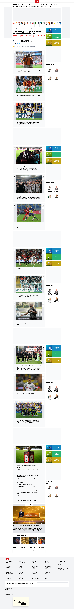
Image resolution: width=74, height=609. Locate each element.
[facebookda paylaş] (13, 43)
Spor (15, 4)
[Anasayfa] (7, 559)
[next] (45, 543)
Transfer (14, 6)
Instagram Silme (21, 578)
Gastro (49, 4)
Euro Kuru (7, 577)
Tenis (24, 6)
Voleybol (27, 6)
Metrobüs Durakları (48, 574)
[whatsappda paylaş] (21, 43)
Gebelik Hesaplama (61, 567)
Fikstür (38, 6)
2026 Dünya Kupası (22, 574)
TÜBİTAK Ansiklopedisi (48, 568)
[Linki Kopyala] (25, 43)
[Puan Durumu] (53, 36)
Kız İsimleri (46, 578)
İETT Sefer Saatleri (60, 565)
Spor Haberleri (8, 567)
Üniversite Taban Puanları (49, 563)
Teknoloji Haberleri (8, 572)
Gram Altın (33, 567)
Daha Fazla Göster (17, 531)
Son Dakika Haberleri (9, 561)
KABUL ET (23, 604)
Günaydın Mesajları (35, 566)
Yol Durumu (20, 573)
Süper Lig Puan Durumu (35, 578)
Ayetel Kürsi (33, 562)
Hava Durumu (21, 572)
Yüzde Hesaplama (61, 569)
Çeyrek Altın (33, 568)
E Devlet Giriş (20, 568)
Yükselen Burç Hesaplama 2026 (63, 568)
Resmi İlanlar (58, 4)
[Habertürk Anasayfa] (37, 1)
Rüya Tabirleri (47, 565)
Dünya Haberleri (8, 568)
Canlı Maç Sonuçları (35, 577)
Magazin (31, 4)
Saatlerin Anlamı (34, 563)
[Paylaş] (43, 52)
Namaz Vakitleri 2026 (22, 562)
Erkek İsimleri (47, 577)
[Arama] (6, 1)
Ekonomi (23, 4)
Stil (54, 4)
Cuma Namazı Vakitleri (22, 563)
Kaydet (65, 583)
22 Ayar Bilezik (34, 573)
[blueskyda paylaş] (17, 43)
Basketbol (20, 6)
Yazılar (41, 4)
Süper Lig (22, 28)
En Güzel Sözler (47, 573)
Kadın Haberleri (8, 571)
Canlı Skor (41, 6)
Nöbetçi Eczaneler (21, 565)
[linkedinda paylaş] (19, 43)
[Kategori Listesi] (68, 1)
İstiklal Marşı (20, 566)
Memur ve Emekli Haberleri (9, 573)
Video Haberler (47, 561)
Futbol (17, 6)
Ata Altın (33, 571)
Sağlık (38, 4)
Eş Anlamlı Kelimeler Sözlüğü (49, 571)
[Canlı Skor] (53, 43)
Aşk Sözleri (33, 565)
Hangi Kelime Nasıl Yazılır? (49, 572)
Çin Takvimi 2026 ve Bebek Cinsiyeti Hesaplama (62, 564)
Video (52, 4)
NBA (29, 6)
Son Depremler (21, 571)
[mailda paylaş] (23, 43)
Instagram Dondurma (22, 577)
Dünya (27, 4)
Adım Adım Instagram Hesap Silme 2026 (62, 574)
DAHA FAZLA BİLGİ (17, 604)
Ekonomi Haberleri (8, 563)
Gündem (19, 4)
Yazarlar (45, 6)
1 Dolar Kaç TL (34, 574)
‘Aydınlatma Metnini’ (17, 602)
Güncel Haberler (8, 565)
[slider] (28, 521)
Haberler (14, 28)
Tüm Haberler (49, 6)
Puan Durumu (33, 6)
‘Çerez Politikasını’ (23, 601)
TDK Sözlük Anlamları (48, 562)
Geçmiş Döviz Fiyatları (61, 570)
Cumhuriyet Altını (34, 572)
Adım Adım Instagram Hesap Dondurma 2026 (62, 572)
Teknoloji (45, 4)
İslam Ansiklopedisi (48, 567)
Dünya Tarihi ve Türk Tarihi (49, 566)
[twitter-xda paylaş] (15, 43)
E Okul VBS (20, 567)
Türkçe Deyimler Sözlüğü (61, 562)
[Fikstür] (53, 30)
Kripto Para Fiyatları (8, 578)
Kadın (34, 4)
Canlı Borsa (20, 561)
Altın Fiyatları (7, 574)
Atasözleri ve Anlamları (61, 561)
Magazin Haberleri (8, 566)
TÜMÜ (47, 66)
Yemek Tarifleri (34, 561)
